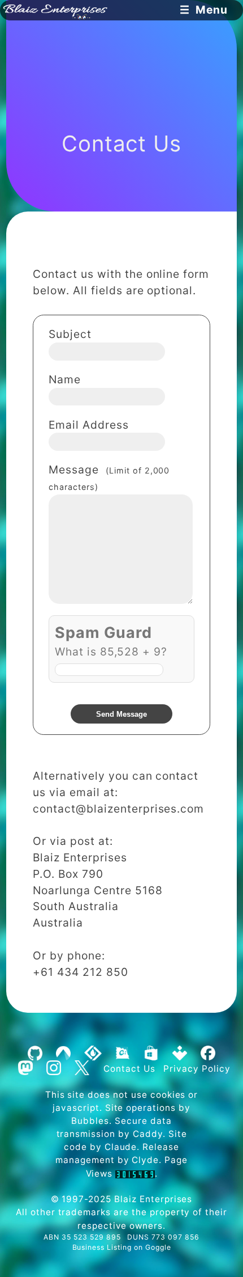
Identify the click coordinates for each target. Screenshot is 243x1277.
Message (109, 477)
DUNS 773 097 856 (163, 1237)
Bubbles (90, 1120)
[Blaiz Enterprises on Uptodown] (179, 1053)
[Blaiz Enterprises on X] (82, 1068)
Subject (70, 334)
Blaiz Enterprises (153, 1199)
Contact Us (129, 1068)
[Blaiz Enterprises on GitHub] (35, 1053)
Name (65, 379)
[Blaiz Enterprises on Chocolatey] (122, 1053)
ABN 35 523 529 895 (82, 1237)
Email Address (88, 425)
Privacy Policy (196, 1068)
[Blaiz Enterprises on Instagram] (53, 1068)
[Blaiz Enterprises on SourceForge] (93, 1053)
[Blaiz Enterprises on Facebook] (207, 1053)
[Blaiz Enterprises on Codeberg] (63, 1053)
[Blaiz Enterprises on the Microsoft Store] (151, 1053)
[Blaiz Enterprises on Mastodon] (25, 1068)
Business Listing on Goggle (121, 1247)
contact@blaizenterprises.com (118, 808)
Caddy (148, 1133)
